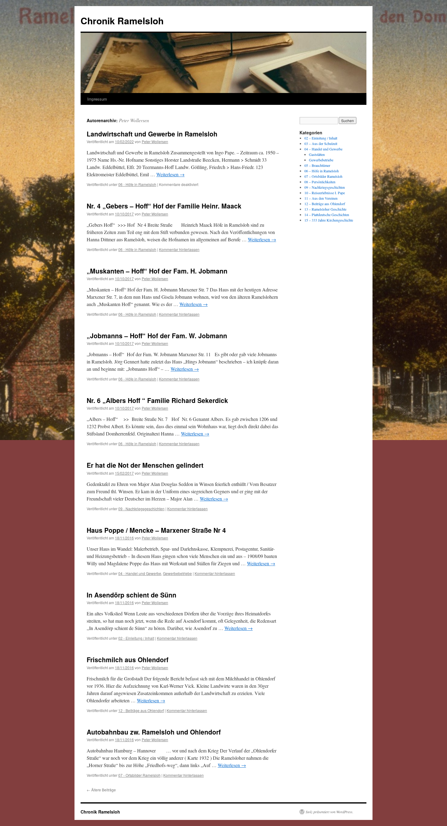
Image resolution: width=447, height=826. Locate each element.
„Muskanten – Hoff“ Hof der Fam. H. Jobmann (157, 270)
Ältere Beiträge (101, 789)
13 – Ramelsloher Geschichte (325, 209)
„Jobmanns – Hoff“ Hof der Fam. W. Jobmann (157, 335)
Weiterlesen (170, 174)
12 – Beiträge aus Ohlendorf (324, 203)
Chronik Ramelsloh (122, 20)
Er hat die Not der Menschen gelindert (145, 465)
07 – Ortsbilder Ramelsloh (323, 176)
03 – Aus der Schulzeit (320, 143)
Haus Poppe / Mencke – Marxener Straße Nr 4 (156, 530)
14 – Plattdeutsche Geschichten (326, 214)
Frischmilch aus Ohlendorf (127, 659)
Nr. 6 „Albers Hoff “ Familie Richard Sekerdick (157, 400)
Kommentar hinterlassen (179, 249)
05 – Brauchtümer (317, 165)
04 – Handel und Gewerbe (323, 148)
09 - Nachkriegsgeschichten (141, 508)
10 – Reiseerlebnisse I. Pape (324, 192)
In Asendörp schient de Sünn (131, 594)
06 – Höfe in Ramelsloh (321, 170)
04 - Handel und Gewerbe (139, 573)
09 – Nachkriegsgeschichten (324, 187)
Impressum (97, 99)
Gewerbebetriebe (177, 573)
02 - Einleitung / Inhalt (136, 638)
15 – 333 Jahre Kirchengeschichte (328, 220)
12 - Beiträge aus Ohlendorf (141, 710)
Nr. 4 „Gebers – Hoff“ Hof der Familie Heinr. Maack (164, 205)
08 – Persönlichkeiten (319, 181)
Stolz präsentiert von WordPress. (329, 811)
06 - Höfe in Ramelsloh (137, 184)
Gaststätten (317, 154)
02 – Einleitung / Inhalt (320, 138)
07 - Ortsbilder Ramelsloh (139, 775)
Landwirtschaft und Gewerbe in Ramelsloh (152, 133)
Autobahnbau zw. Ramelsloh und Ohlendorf (154, 731)
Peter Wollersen (134, 120)
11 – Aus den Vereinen (321, 198)
